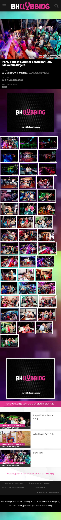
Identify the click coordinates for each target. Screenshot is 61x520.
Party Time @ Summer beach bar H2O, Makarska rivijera (27, 63)
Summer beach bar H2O (14, 72)
